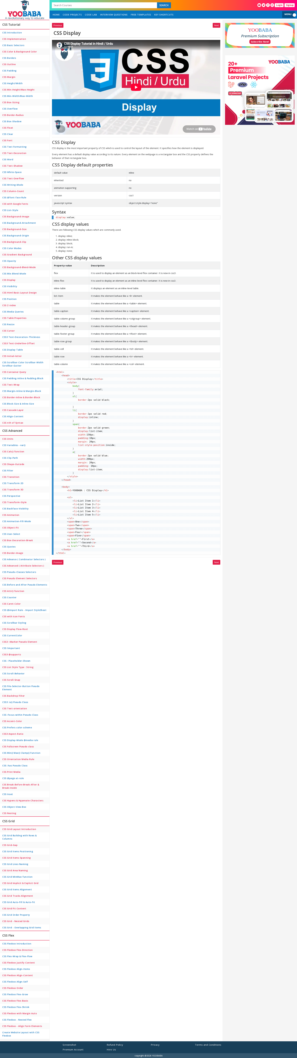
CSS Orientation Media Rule (18, 759)
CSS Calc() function (13, 451)
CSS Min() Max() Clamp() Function (21, 752)
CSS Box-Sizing (10, 102)
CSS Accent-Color (12, 721)
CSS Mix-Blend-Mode (14, 273)
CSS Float (7, 127)
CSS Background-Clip (14, 241)
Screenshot (69, 1044)
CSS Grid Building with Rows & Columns (19, 837)
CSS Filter (7, 470)
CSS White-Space (12, 172)
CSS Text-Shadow (12, 165)
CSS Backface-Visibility (15, 508)
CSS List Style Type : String (17, 667)
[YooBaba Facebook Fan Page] (268, 5)
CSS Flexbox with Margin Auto (19, 1013)
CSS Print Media (11, 771)
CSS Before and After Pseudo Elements (24, 584)
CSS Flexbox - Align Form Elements (22, 1026)
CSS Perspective (11, 495)
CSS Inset (7, 794)
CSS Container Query (14, 372)
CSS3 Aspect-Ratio (13, 733)
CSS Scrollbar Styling (14, 622)
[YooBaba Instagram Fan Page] (272, 5)
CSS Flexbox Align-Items (16, 968)
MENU (287, 14)
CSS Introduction (12, 32)
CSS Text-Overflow (13, 178)
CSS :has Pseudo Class (15, 765)
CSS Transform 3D (12, 489)
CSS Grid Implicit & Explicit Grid (20, 883)
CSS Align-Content (13, 416)
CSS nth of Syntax (12, 422)
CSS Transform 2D (12, 483)
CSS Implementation (14, 38)
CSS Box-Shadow (11, 121)
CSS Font (7, 140)
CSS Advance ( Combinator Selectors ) (23, 559)
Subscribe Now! (260, 41)
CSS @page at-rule (13, 778)
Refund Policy (115, 1044)
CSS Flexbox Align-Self (15, 981)
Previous (57, 25)
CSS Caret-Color (11, 603)
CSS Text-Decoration (14, 153)
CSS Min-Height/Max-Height (18, 89)
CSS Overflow (9, 108)
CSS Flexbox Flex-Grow (15, 994)
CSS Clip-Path (10, 457)
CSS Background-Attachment (19, 222)
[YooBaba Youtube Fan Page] (259, 5)
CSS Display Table (12, 349)
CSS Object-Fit (10, 527)
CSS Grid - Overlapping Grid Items (21, 927)
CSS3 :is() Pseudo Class (15, 702)
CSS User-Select (11, 533)
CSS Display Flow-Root (15, 629)
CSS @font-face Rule (14, 197)
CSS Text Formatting (14, 146)
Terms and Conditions (208, 1044)
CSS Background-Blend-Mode (19, 267)
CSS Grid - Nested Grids (15, 921)
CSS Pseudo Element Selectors (19, 578)
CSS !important (11, 648)
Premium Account (73, 1049)
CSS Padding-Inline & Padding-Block (22, 378)
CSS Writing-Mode (12, 184)
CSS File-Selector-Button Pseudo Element (21, 688)
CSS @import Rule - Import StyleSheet (24, 610)
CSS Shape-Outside (13, 464)
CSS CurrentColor (12, 635)
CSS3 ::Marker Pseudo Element (19, 641)
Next (216, 25)
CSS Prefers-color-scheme (17, 727)
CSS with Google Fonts (15, 203)
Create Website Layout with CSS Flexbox (20, 1034)
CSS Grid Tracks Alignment (17, 895)
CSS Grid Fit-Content (14, 908)
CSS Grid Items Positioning (17, 851)
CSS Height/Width (12, 83)
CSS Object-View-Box (14, 806)
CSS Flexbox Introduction (16, 943)
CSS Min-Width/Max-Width (17, 96)
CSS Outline (9, 64)
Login (279, 5)
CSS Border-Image (12, 553)
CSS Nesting (9, 813)
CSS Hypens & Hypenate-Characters (22, 800)
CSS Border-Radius (13, 115)
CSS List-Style (10, 210)
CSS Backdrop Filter (13, 695)
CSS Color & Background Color (19, 51)
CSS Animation (10, 514)
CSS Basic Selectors (13, 45)
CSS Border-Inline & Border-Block (21, 397)
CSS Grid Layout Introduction (19, 829)
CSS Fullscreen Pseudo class (18, 746)
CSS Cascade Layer (13, 410)
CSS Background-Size (14, 229)
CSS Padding (9, 70)
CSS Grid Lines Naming (15, 864)
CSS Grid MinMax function (17, 876)
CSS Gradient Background (17, 254)
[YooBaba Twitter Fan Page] (263, 5)
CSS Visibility (9, 286)
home (56, 14)
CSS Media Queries (13, 311)
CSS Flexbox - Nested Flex (17, 1019)
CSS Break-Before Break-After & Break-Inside (20, 786)
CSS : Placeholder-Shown (16, 660)
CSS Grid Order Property (16, 914)
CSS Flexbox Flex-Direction (17, 949)
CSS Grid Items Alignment (17, 889)
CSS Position (9, 298)
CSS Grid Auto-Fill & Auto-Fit (18, 902)
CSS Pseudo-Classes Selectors (19, 572)
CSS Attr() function (13, 591)
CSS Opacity (9, 260)
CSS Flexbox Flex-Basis (15, 1000)
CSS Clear (7, 134)
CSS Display (9, 279)
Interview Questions (114, 14)
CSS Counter (9, 597)
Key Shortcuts (164, 14)
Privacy (155, 1044)
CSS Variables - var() (14, 445)
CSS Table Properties (14, 318)
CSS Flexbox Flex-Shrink (15, 1007)
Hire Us (111, 1049)
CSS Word (7, 159)
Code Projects (72, 14)
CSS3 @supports (11, 654)
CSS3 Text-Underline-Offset (18, 343)
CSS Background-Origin (15, 235)
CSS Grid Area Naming (15, 870)
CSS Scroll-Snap (11, 679)
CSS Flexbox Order (12, 988)
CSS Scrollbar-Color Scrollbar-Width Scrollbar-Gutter (22, 364)
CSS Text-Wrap (11, 384)
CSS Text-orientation (14, 708)
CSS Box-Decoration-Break (17, 540)
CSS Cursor (8, 330)
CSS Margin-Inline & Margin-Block (21, 391)
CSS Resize (8, 324)
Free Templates (141, 14)
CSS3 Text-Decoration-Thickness (21, 337)
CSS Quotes (8, 546)
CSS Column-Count (13, 191)
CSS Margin (8, 76)
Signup (290, 5)
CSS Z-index (9, 305)
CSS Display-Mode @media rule (20, 740)
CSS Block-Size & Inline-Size (18, 403)
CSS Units (7, 438)
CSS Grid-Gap (9, 845)
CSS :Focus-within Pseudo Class (20, 714)
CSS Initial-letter (12, 356)
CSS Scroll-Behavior (13, 673)
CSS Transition (10, 476)
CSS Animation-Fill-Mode (16, 521)
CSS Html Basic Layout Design (19, 292)
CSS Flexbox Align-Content (17, 975)
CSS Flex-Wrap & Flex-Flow (17, 956)
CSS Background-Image (15, 216)
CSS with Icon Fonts (13, 616)
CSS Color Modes (12, 248)
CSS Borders (9, 57)
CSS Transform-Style (14, 502)
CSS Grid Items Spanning (16, 857)
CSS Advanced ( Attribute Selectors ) (23, 565)
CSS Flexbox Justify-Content (18, 962)
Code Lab (91, 14)
